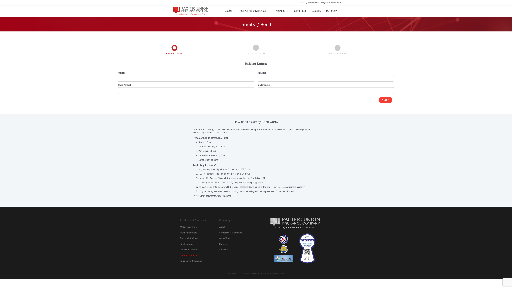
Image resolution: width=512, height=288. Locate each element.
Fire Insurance (187, 244)
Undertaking (264, 85)
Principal (262, 73)
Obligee (121, 73)
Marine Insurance (188, 233)
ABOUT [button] (229, 11)
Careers (223, 244)
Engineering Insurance (191, 261)
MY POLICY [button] (331, 11)
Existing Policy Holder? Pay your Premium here (320, 3)
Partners (223, 250)
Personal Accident (189, 238)
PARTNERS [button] (280, 11)
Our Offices (224, 238)
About (222, 227)
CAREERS (316, 11)
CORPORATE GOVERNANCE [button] (253, 11)
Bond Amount (124, 85)
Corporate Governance (230, 233)
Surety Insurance (188, 255)
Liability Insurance (189, 250)
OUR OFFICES (299, 11)
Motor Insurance (188, 227)
